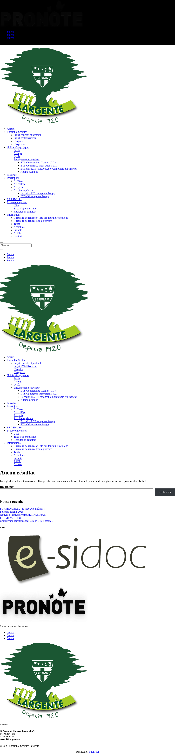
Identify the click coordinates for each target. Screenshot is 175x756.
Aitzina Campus (29, 171)
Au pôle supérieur (23, 190)
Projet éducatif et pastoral (27, 134)
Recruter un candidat (25, 211)
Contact (18, 236)
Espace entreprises (17, 202)
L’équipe (18, 141)
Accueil (11, 128)
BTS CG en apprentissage (35, 196)
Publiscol (94, 751)
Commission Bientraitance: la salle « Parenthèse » (26, 520)
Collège (18, 153)
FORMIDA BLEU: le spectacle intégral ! (22, 508)
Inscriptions (13, 177)
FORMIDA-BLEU (10, 517)
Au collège (19, 184)
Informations (14, 214)
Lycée (17, 156)
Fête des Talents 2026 (11, 511)
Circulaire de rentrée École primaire (33, 220)
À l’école (19, 180)
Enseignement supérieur (26, 159)
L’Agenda (19, 144)
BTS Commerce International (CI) (39, 165)
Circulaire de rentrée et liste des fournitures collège (41, 217)
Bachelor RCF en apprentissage (38, 193)
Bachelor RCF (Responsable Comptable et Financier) (49, 168)
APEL (17, 233)
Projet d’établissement (25, 138)
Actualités (19, 226)
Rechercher (7, 486)
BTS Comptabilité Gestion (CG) (38, 162)
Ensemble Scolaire (17, 131)
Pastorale (12, 174)
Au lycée (18, 187)
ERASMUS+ (14, 199)
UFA (16, 205)
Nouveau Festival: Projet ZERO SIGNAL (23, 514)
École (17, 150)
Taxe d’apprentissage (25, 208)
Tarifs (17, 223)
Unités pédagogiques (18, 147)
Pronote (18, 230)
